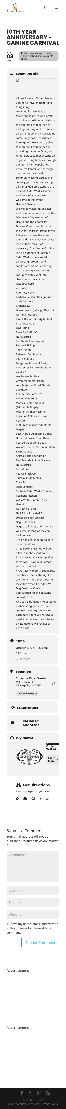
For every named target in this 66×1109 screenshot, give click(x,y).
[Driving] (25, 798)
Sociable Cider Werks (31, 678)
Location (23, 671)
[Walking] (40, 798)
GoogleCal (31, 725)
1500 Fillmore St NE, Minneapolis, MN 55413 (28, 683)
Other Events (26, 693)
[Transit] (33, 798)
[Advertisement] (33, 997)
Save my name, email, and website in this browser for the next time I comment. (32, 928)
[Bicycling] (48, 798)
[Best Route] (17, 798)
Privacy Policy (49, 1104)
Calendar (30, 721)
